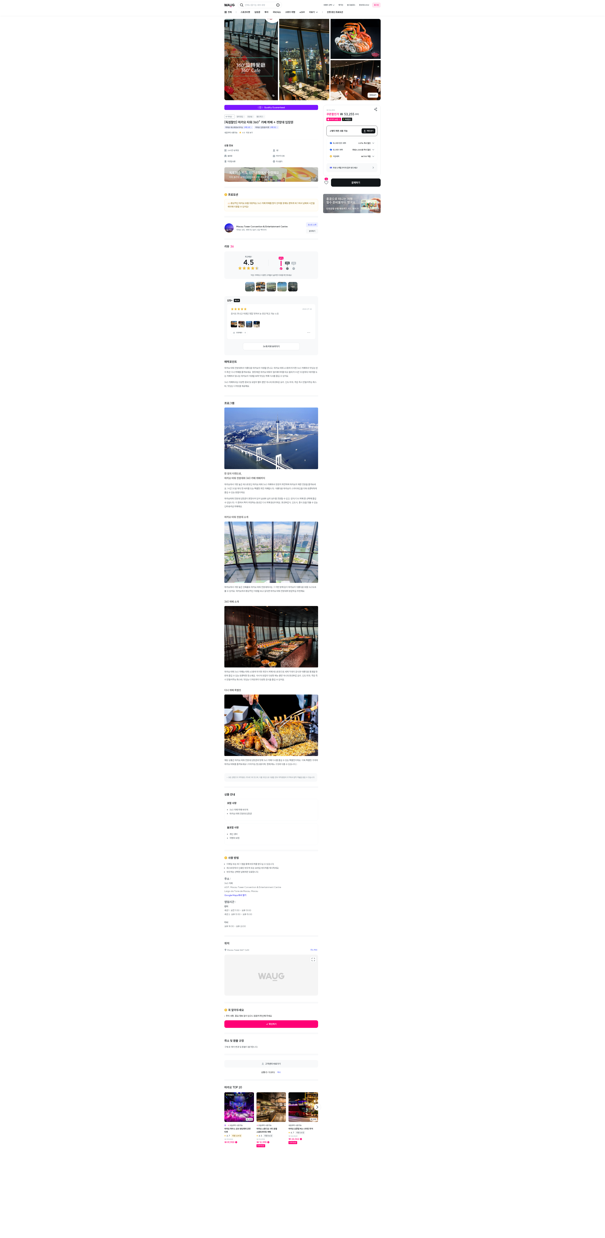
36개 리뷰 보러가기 (271, 346)
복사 (278, 1072)
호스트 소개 (312, 225)
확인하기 (273, 1024)
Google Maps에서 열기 (235, 895)
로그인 (376, 5)
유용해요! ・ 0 (241, 333)
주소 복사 (313, 950)
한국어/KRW (364, 5)
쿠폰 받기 (370, 131)
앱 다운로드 (351, 5)
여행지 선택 (327, 5)
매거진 (340, 5)
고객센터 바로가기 (273, 1063)
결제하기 (355, 182)
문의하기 (312, 231)
